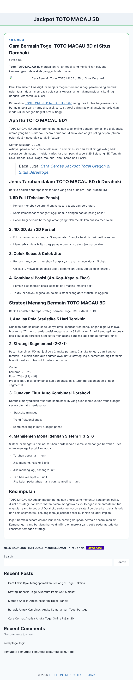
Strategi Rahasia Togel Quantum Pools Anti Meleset (41, 591)
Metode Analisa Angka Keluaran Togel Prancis (38, 600)
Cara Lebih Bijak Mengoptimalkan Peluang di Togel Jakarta (46, 583)
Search (8, 556)
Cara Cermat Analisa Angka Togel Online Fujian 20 (41, 618)
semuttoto (10, 651)
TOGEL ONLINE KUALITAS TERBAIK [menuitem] (48, 103)
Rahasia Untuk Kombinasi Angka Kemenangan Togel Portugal (48, 609)
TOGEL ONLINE (16, 40)
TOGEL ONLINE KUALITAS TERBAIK (72, 675)
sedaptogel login (14, 643)
